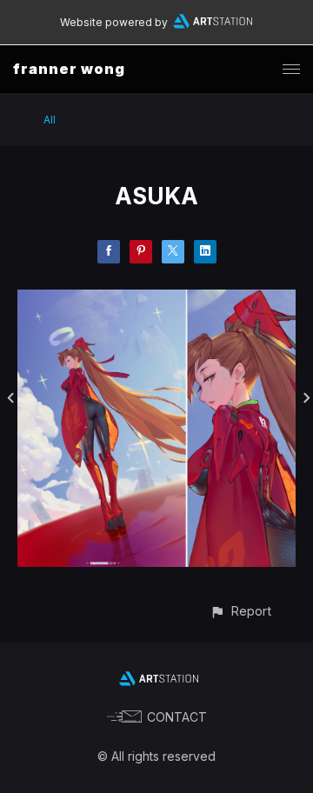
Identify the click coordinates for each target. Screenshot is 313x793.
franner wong (69, 68)
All (49, 119)
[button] (240, 611)
